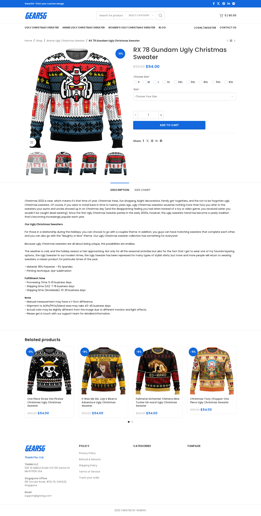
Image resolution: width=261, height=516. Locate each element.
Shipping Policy (88, 465)
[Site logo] (36, 15)
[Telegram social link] (233, 3)
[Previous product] (227, 40)
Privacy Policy (87, 453)
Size (137, 89)
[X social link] (218, 3)
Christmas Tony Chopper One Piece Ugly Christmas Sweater (209, 400)
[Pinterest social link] (223, 3)
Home (28, 40)
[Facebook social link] (214, 3)
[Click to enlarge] (31, 142)
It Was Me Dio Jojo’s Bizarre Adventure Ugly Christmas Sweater (99, 402)
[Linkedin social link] (228, 3)
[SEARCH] (160, 15)
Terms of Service (89, 471)
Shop (39, 40)
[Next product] (234, 40)
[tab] (119, 188)
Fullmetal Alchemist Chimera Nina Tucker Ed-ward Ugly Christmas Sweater (157, 402)
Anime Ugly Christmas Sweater (66, 40)
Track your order (89, 477)
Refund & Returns (90, 459)
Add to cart (169, 125)
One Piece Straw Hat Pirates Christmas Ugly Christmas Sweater (45, 402)
